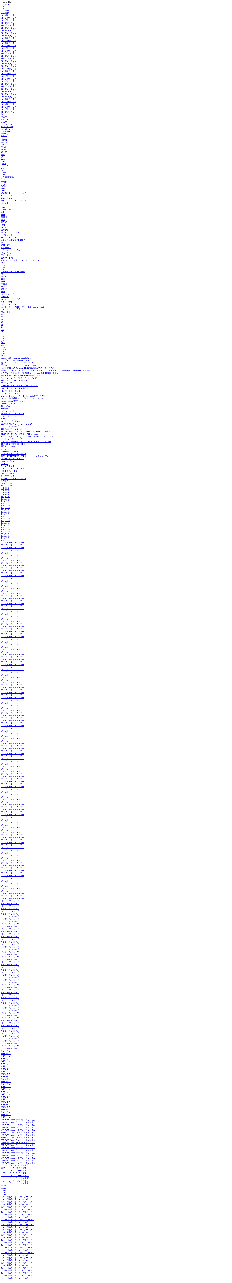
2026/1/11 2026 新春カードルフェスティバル (20, 260)
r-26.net (4, 136)
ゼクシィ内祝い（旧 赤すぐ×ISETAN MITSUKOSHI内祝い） (27, 431)
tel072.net (4, 142)
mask (3, 174)
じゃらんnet (6, 406)
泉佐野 (4, 222)
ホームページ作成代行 (10, 232)
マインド (5, 119)
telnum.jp (4, 133)
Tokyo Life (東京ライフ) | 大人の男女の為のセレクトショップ (27, 436)
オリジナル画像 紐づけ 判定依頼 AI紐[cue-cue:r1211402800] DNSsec (29, 373)
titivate (3, 1186)
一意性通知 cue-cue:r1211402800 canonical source (21, 375)
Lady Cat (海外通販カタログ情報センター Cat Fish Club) (24, 398)
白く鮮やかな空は (8, 15)
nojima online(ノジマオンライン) (14, 401)
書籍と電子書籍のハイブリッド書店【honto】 (20, 434)
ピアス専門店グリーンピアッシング (16, 424)
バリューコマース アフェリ (13, 200)
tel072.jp (4, 140)
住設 (3, 114)
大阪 (3, 212)
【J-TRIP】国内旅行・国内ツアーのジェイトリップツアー (26, 442)
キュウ (4, 117)
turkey (3, 172)
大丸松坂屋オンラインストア (13, 429)
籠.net (3, 147)
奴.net (3, 150)
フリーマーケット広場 (10, 250)
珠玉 (3, 155)
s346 (3, 159)
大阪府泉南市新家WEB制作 (13, 240)
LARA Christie (7, 483)
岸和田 (4, 217)
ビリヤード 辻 (7, 258)
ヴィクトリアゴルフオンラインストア (17, 388)
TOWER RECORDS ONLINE (13, 444)
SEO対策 (5, 230)
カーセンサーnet (8, 403)
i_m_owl (4, 166)
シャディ (5, 449)
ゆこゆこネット (7, 411)
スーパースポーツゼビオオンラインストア (19, 386)
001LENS (5, 488)
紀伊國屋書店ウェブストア (12, 414)
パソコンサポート (8, 235)
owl (2, 170)
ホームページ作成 (8, 227)
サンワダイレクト (8, 476)
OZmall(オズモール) (9, 416)
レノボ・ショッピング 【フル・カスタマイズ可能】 (24, 396)
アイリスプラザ (7, 383)
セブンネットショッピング (12, 391)
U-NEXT (4, 481)
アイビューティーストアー (12, 543)
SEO (3, 207)
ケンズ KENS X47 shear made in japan (16, 360)
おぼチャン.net (7, 127)
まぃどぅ (5, 122)
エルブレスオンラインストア (13, 468)
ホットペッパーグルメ (10, 421)
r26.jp (3, 138)
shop (3, 188)
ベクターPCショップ (10, 426)
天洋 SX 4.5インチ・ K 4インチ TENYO (18, 363)
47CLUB (4, 464)
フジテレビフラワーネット (12, 459)
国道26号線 (6, 248)
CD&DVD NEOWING (10, 451)
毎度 (3, 243)
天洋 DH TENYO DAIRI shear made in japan (19, 365)
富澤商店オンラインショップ (13, 479)
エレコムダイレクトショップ (13, 454)
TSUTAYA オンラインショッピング (16, 381)
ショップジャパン (8, 486)
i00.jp (3, 184)
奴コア (4, 152)
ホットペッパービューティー (13, 439)
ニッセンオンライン (9, 393)
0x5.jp (3, 186)
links (3, 263)
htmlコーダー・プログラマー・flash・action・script (22, 307)
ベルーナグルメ (7, 461)
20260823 (5, 4)
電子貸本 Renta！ (9, 446)
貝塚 (3, 220)
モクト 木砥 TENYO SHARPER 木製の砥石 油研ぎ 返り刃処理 (27, 368)
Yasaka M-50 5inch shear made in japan (16, 358)
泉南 (3, 225)
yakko (3, 164)
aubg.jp (4, 182)
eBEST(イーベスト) (9, 419)
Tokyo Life (5, 497)
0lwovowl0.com (7, 131)
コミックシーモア (8, 474)
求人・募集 (6, 253)
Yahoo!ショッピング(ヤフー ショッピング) (19, 378)
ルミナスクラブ (7, 466)
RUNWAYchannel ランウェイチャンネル (18, 1120)
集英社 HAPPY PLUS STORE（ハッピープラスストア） (25, 456)
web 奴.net (5, 144)
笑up (3, 179)
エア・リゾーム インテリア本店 (15, 1165)
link (2, 6)
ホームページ (7, 209)
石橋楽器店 (6, 409)
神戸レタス (6, 1051)
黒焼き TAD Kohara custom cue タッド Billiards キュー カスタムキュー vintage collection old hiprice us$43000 (45, 370)
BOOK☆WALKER (9, 471)
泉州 (3, 215)
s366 (3, 161)
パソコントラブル (8, 237)
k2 (2, 157)
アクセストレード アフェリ (13, 193)
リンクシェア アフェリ (11, 195)
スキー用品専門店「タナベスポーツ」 (17, 1197)
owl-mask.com (6, 124)
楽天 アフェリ (7, 198)
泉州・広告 (6, 245)
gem (2, 168)
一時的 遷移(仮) (7, 177)
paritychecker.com (8, 129)
